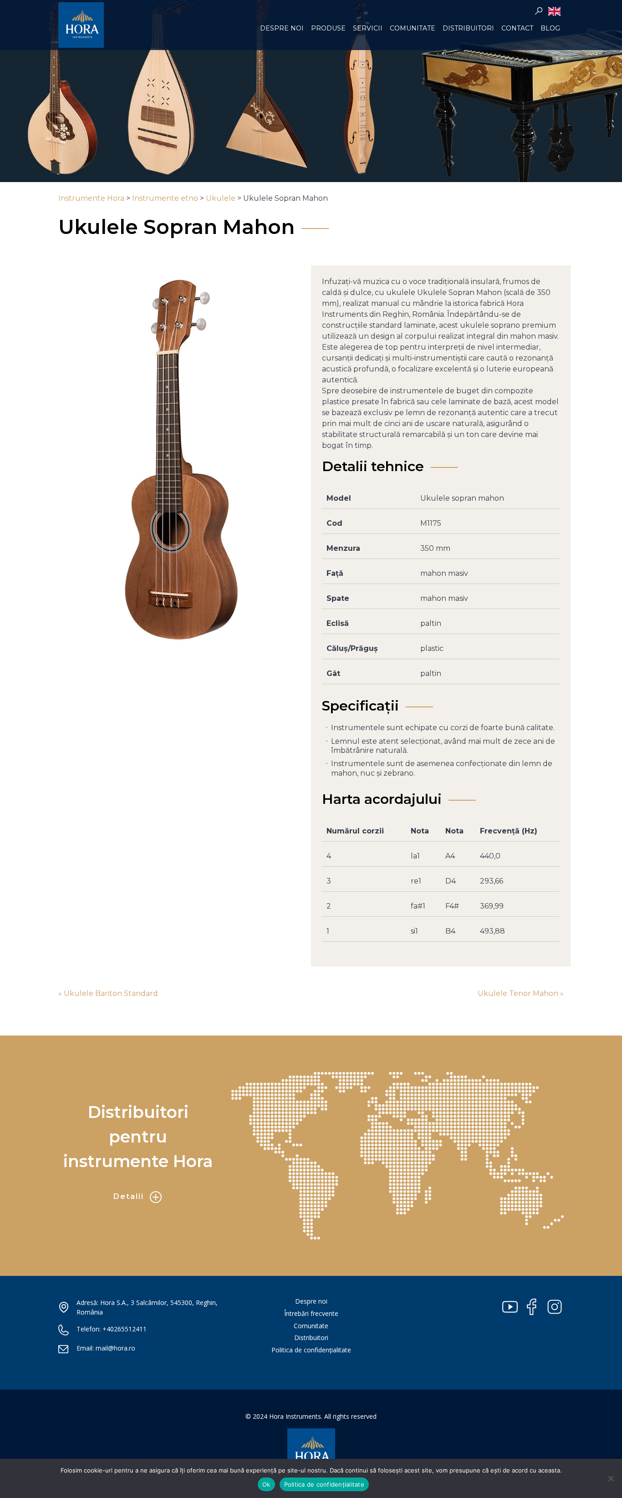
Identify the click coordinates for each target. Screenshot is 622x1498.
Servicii (367, 28)
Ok (266, 1484)
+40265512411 (124, 1329)
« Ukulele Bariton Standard (108, 993)
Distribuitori (468, 28)
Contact (517, 28)
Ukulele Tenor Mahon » (521, 993)
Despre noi (282, 28)
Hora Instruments (81, 25)
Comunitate (412, 28)
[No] (610, 1478)
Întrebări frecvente (311, 1313)
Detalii (128, 1196)
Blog (550, 28)
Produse (328, 28)
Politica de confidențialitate (311, 1350)
